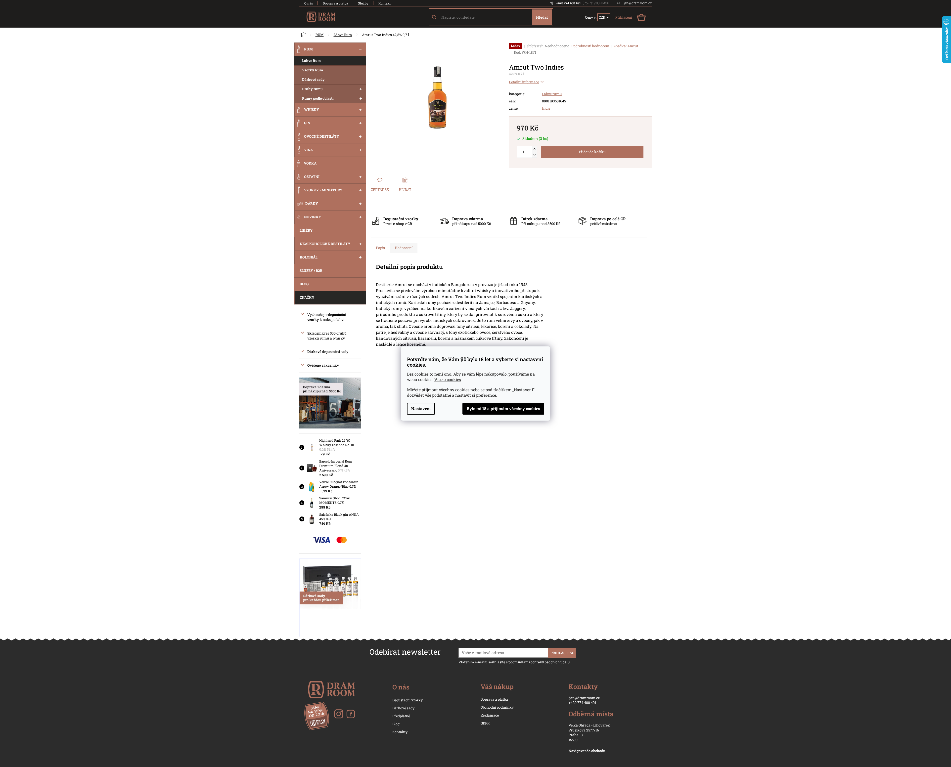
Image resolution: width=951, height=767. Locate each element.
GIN (307, 123)
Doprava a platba (335, 3)
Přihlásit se (562, 652)
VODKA (310, 163)
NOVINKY (312, 216)
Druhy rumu (312, 88)
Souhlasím (503, 409)
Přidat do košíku (592, 151)
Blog (396, 724)
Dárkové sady (313, 79)
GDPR (485, 723)
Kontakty (400, 731)
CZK (602, 17)
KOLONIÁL (308, 257)
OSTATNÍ (311, 176)
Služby (363, 3)
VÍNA (308, 149)
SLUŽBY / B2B (311, 270)
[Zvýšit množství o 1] (534, 149)
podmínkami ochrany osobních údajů (539, 662)
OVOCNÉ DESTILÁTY (321, 136)
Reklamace (490, 715)
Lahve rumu (552, 93)
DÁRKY (311, 203)
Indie (546, 108)
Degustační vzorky (407, 700)
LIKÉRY (306, 230)
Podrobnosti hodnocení (590, 45)
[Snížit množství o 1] (534, 155)
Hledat (542, 17)
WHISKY (311, 109)
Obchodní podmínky (497, 707)
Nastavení (421, 408)
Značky (307, 297)
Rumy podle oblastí (318, 98)
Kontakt (384, 3)
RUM (308, 49)
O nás (308, 3)
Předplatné (401, 716)
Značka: (626, 45)
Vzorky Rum (312, 70)
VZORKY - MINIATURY (323, 190)
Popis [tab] (380, 247)
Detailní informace (524, 82)
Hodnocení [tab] (403, 247)
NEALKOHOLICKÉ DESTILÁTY (325, 243)
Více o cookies (447, 379)
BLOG (304, 284)
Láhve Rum (311, 60)
